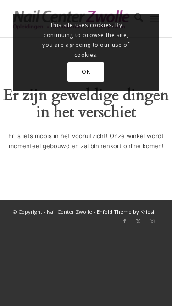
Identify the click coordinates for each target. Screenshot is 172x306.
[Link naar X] (138, 221)
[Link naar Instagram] (152, 221)
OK (86, 72)
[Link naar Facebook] (125, 221)
